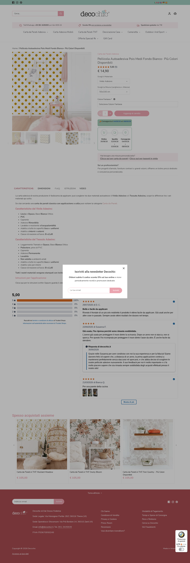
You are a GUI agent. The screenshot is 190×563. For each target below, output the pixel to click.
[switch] (181, 549)
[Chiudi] (124, 268)
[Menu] (185, 531)
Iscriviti (116, 290)
